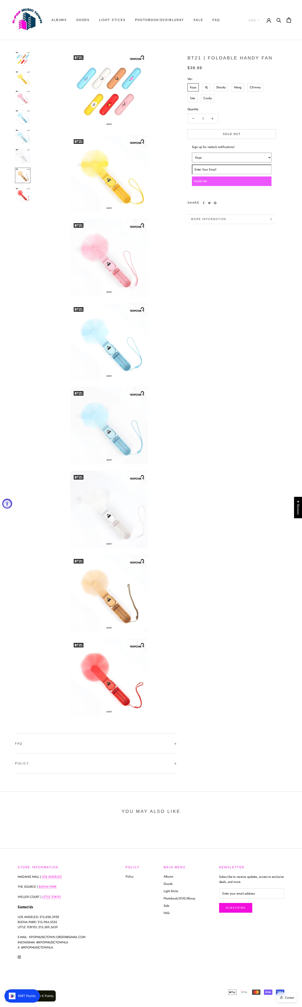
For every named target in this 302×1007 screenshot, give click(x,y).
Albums (59, 20)
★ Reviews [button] (298, 507)
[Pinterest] (215, 203)
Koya (193, 87)
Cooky (207, 98)
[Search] (279, 20)
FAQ (216, 20)
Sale (198, 20)
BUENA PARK (48, 886)
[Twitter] (209, 203)
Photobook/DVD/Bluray (159, 20)
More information (208, 219)
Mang (237, 87)
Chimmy (255, 87)
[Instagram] (19, 957)
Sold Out (232, 134)
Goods (83, 20)
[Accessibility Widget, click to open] (7, 503)
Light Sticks (112, 20)
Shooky (221, 87)
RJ (206, 87)
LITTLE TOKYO (51, 897)
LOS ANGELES (52, 876)
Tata (192, 98)
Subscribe (236, 907)
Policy (22, 763)
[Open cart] (289, 20)
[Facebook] (203, 203)
